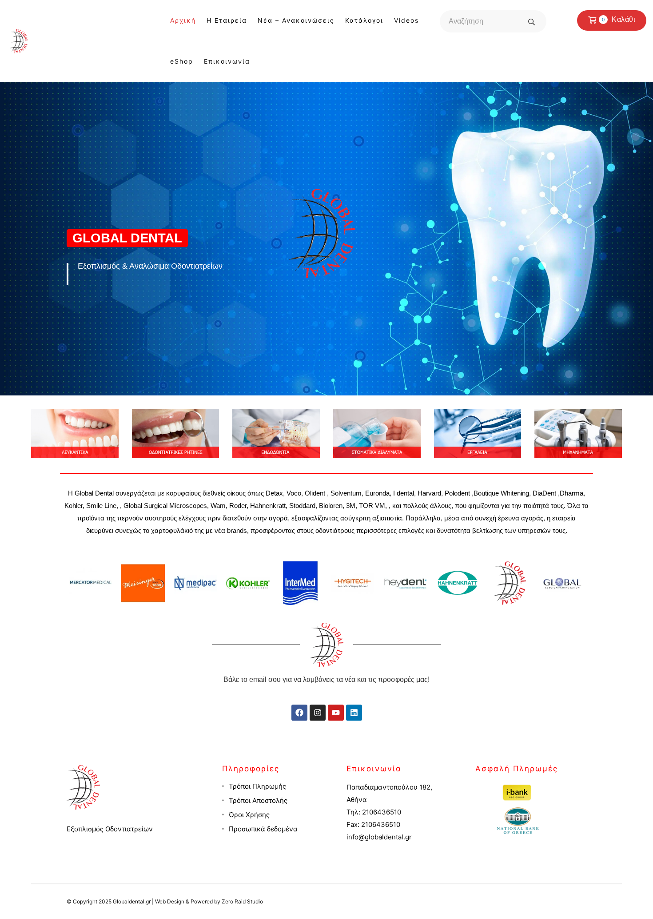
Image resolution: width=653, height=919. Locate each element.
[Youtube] (336, 713)
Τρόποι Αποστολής (258, 800)
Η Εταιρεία (227, 20)
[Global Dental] (19, 40)
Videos (406, 20)
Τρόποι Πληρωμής (257, 786)
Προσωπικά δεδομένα (263, 829)
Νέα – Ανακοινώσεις (296, 20)
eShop (181, 61)
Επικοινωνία (227, 61)
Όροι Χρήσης (249, 814)
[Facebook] (299, 713)
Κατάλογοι (364, 20)
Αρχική (183, 20)
